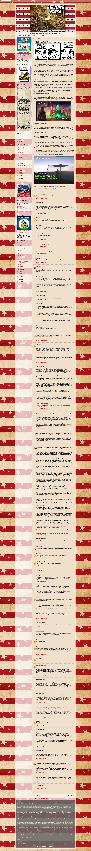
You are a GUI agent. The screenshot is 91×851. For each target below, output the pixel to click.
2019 (20, 175)
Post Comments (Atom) (43, 798)
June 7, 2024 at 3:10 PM (41, 758)
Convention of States (21, 207)
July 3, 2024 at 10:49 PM (41, 788)
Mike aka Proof (39, 194)
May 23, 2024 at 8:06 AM (41, 627)
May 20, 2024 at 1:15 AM (41, 213)
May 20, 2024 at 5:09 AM (41, 246)
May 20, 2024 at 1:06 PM (41, 534)
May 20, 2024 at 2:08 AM (41, 239)
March (21, 163)
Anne (37, 553)
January (21, 166)
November (22, 146)
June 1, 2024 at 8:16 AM (41, 661)
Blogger (52, 846)
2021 (20, 172)
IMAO (18, 209)
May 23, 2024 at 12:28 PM (41, 636)
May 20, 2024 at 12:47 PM (41, 442)
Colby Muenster (39, 597)
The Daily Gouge (20, 212)
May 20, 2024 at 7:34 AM (41, 291)
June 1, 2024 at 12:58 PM (41, 717)
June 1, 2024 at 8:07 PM (41, 725)
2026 (20, 139)
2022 (20, 170)
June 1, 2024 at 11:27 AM (41, 689)
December (22, 144)
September (22, 149)
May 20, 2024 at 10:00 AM (41, 330)
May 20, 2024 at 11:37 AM (41, 408)
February (22, 165)
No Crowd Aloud (22, 157)
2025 (20, 141)
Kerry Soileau (39, 257)
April (21, 264)
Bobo (37, 333)
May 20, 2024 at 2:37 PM (41, 549)
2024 (20, 245)
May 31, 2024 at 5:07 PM (41, 654)
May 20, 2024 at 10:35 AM (41, 352)
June (21, 154)
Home (53, 795)
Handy (37, 344)
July (20, 152)
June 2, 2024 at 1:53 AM (41, 746)
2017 (20, 178)
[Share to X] (54, 188)
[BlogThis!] (53, 188)
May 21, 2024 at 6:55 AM (41, 581)
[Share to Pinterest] (57, 188)
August (21, 253)
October (21, 147)
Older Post (71, 795)
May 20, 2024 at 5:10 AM (41, 253)
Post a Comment (38, 790)
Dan (37, 639)
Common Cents (20, 206)
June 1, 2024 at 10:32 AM (41, 675)
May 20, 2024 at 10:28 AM (41, 340)
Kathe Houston (39, 561)
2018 (20, 177)
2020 (20, 173)
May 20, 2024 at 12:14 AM (41, 198)
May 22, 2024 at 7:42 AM (41, 594)
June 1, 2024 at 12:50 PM (41, 702)
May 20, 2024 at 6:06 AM (41, 262)
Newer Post (36, 795)
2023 (20, 168)
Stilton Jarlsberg (39, 546)
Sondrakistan (19, 210)
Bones (37, 217)
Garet (37, 658)
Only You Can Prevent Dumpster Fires (23, 159)
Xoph (37, 266)
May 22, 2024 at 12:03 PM (41, 618)
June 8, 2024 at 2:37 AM (41, 781)
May (21, 155)
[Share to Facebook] (55, 188)
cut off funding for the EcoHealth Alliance (56, 150)
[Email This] (52, 188)
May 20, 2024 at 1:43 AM (41, 221)
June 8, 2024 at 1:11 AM (41, 772)
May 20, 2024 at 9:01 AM (41, 299)
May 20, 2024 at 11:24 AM (41, 362)
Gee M (37, 646)
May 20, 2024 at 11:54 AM (41, 428)
